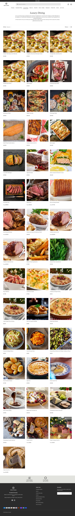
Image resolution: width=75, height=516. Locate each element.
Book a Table (37, 0)
